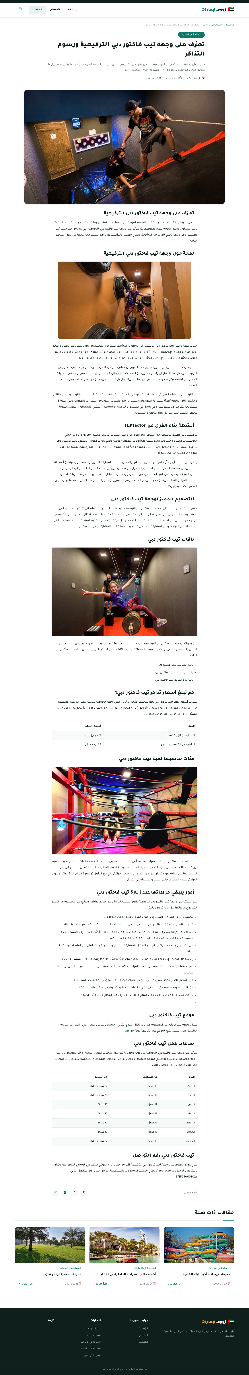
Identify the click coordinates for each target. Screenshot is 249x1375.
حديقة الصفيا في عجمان (63, 1274)
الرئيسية (73, 10)
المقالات (37, 10)
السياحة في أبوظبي (91, 1335)
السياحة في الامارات (212, 25)
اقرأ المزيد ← (174, 1284)
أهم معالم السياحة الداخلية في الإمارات (126, 1274)
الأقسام (55, 10)
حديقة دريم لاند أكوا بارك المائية (206, 1274)
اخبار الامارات (94, 1328)
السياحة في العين (92, 1355)
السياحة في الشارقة (91, 1349)
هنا (126, 1031)
